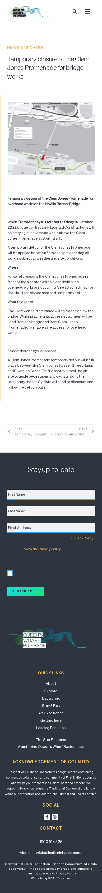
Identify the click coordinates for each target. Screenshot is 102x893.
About (51, 683)
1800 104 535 (51, 841)
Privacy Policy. (66, 873)
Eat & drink (51, 698)
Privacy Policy (82, 538)
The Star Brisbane (51, 740)
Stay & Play (51, 706)
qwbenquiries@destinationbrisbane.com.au (51, 853)
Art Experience (51, 713)
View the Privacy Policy (42, 549)
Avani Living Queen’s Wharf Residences (51, 747)
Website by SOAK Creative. (51, 878)
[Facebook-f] (47, 817)
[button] (75, 11)
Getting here (51, 720)
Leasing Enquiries (51, 728)
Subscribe (22, 591)
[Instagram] (55, 817)
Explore (51, 691)
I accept (18, 572)
